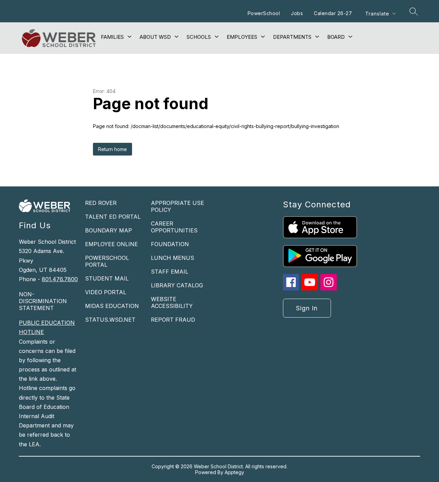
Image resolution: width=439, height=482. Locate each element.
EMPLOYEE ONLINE (111, 244)
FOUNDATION (170, 244)
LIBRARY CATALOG (177, 285)
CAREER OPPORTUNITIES (174, 227)
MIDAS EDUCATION (112, 305)
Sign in (307, 308)
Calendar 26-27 (333, 13)
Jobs (297, 13)
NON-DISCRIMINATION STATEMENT (43, 301)
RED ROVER (101, 202)
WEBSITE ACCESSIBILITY (172, 302)
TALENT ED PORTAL (113, 216)
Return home (112, 149)
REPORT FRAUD (173, 319)
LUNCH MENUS (172, 257)
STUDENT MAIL (107, 278)
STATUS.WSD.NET (110, 319)
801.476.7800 (60, 279)
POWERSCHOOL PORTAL (107, 261)
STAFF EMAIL (169, 271)
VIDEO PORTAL (105, 292)
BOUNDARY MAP (108, 230)
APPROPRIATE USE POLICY (177, 206)
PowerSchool (264, 13)
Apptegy (234, 472)
